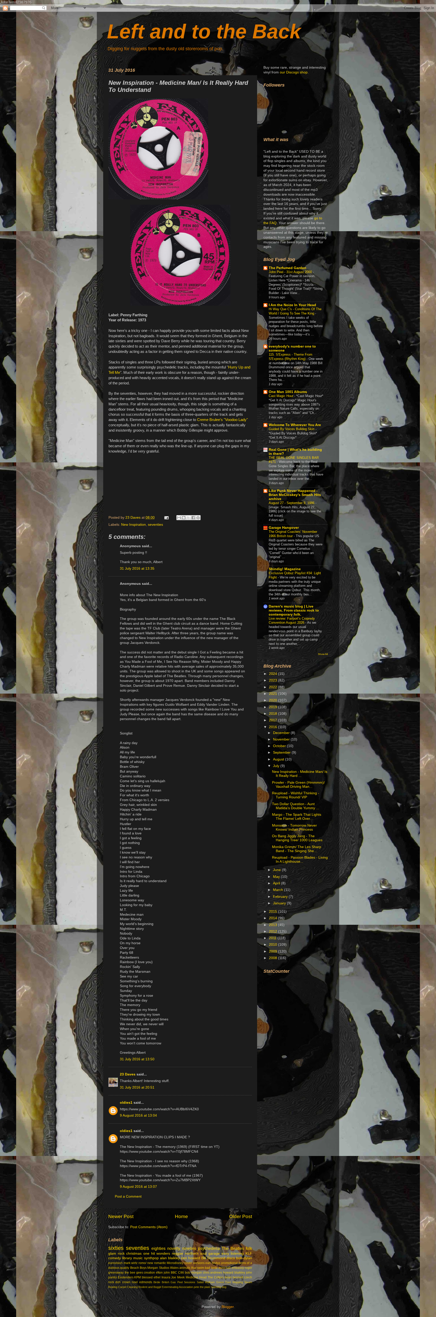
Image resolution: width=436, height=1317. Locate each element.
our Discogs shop (294, 72)
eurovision (115, 1263)
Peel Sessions (186, 1282)
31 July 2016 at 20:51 (137, 1087)
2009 (273, 951)
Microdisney (175, 1263)
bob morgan (193, 1272)
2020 (273, 700)
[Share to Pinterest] (198, 517)
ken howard (190, 1258)
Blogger (228, 1307)
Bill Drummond (213, 1258)
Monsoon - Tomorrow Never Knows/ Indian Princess (294, 827)
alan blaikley (170, 1258)
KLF (249, 1253)
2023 (273, 680)
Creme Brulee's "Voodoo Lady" (222, 420)
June (277, 870)
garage (214, 1253)
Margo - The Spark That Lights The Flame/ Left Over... (296, 817)
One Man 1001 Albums (288, 392)
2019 (273, 707)
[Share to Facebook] (193, 517)
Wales (174, 1268)
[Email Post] (166, 517)
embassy (238, 1268)
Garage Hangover (284, 528)
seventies (155, 524)
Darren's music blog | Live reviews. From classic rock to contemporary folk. (294, 610)
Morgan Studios (158, 1268)
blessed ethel (151, 1277)
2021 (273, 694)
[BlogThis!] (183, 517)
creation (149, 1272)
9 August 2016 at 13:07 (138, 1187)
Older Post (240, 1216)
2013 (273, 925)
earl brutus (212, 1263)
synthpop (151, 1258)
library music (132, 1258)
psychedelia (209, 1248)
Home (181, 1216)
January (280, 903)
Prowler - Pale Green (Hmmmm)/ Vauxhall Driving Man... (298, 784)
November (282, 739)
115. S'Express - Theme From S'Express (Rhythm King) (290, 357)
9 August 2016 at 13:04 (138, 1115)
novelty (173, 1248)
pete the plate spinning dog (210, 1286)
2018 (273, 714)
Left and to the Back (204, 31)
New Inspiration (133, 524)
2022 (273, 687)
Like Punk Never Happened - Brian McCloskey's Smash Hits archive (295, 495)
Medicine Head (196, 1277)
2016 (273, 727)
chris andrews (212, 1272)
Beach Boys (138, 1268)
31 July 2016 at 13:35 (137, 568)
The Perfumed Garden (287, 268)
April (277, 883)
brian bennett (234, 1277)
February (281, 897)
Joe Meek (178, 1277)
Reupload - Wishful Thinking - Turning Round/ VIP (295, 795)
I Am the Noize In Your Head (292, 305)
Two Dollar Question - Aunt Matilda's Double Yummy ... (295, 806)
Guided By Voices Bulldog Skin (292, 429)
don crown (122, 1282)
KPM (137, 1277)
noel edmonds (142, 1282)
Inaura (165, 1277)
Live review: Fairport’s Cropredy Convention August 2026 (292, 621)
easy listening (233, 1253)
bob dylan (244, 1258)
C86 (181, 1272)
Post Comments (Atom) (149, 1227)
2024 (273, 674)
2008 (273, 958)
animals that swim (191, 1268)
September (282, 752)
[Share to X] (188, 517)
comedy (114, 1258)
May (277, 877)
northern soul (196, 1253)
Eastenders (125, 1277)
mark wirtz (131, 1263)
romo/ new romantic (152, 1263)
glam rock (116, 1253)
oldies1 (126, 1102)
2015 (273, 911)
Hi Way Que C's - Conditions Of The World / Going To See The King (295, 311)
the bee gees (134, 1272)
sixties (116, 1248)
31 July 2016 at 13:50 (137, 1059)
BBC (174, 1272)
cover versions (194, 1263)
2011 (273, 938)
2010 (273, 944)
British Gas (169, 1282)
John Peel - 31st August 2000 (291, 272)
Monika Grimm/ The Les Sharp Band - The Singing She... (296, 849)
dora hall (225, 1268)
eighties (158, 1248)
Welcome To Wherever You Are (295, 425)
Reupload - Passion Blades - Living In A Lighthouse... (300, 859)
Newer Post (120, 1216)
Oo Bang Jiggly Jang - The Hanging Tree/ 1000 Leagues (297, 838)
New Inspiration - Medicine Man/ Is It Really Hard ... (299, 774)
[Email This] (178, 517)
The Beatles (233, 1248)
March (278, 890)
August (279, 759)
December (282, 733)
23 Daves (127, 1074)
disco (231, 1258)
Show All (323, 654)
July (276, 766)
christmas (134, 1253)
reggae (177, 1253)
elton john (163, 1272)
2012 (273, 931)
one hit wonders (156, 1253)
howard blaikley (234, 1272)
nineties (189, 1248)
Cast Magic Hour (281, 396)
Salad (200, 1282)
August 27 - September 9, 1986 (292, 503)
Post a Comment (128, 1196)
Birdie (156, 1282)
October (280, 746)
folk (249, 1248)
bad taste (211, 1268)
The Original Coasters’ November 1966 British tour (293, 534)
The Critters (216, 1277)
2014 (273, 918)
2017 (273, 720)
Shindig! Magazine (285, 569)
